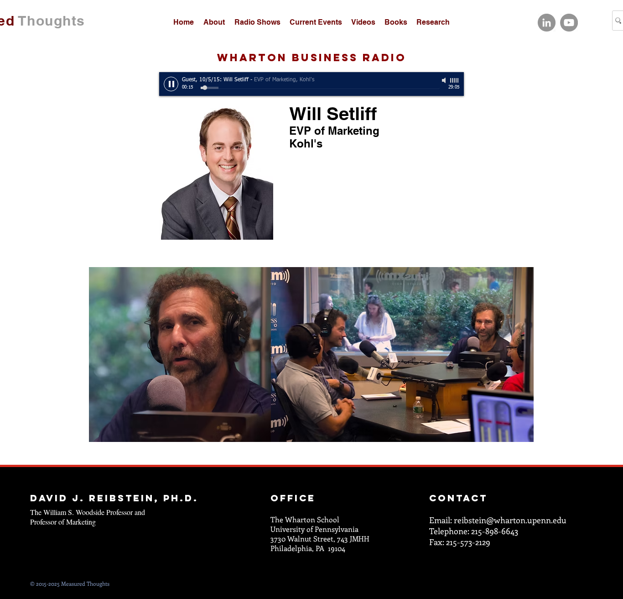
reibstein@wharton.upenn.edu (510, 520)
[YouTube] (569, 23)
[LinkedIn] (547, 23)
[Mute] (444, 80)
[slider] (454, 80)
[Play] (171, 84)
